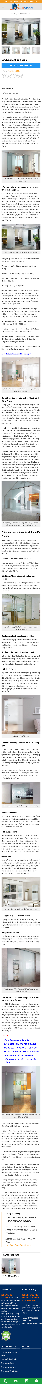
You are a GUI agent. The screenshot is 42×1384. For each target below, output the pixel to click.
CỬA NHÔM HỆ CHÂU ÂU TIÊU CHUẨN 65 (20, 1044)
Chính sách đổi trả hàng (9, 1371)
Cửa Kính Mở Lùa (24, 14)
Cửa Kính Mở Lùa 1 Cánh (10, 1276)
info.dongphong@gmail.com (17, 1245)
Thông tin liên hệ (10, 93)
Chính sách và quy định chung (9, 1353)
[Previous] (5, 31)
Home (14, 14)
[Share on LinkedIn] (21, 76)
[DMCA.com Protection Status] (6, 1336)
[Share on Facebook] (7, 76)
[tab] (21, 88)
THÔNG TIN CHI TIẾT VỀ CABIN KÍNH (18, 1056)
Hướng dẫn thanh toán (9, 1359)
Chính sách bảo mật (8, 1363)
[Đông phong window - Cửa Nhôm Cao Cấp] (21, 6)
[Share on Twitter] (10, 76)
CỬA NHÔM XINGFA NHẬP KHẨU (16, 1040)
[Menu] (3, 6)
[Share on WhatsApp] (3, 76)
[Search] (39, 7)
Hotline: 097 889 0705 (21, 65)
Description (7, 88)
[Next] (37, 31)
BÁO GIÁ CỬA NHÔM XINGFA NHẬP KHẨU (20, 1048)
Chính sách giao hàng (8, 1367)
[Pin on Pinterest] (18, 76)
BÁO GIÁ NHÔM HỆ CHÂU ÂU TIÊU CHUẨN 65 (21, 1052)
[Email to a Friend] (14, 76)
